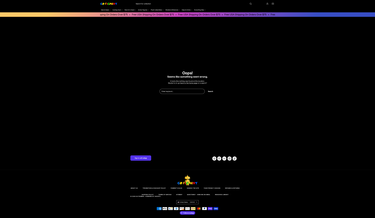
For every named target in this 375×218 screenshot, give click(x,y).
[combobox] (193, 4)
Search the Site (193, 188)
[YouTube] (224, 158)
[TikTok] (234, 158)
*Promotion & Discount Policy (154, 188)
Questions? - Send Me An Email (198, 194)
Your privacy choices (212, 188)
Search (210, 91)
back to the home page (188, 83)
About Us (134, 188)
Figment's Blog (176, 188)
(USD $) (187, 202)
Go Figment (140, 196)
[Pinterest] (219, 158)
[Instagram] (229, 158)
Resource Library (222, 194)
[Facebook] (214, 158)
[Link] (109, 3)
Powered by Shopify (153, 196)
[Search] (251, 4)
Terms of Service (164, 194)
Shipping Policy (148, 194)
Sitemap (179, 194)
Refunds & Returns (232, 188)
